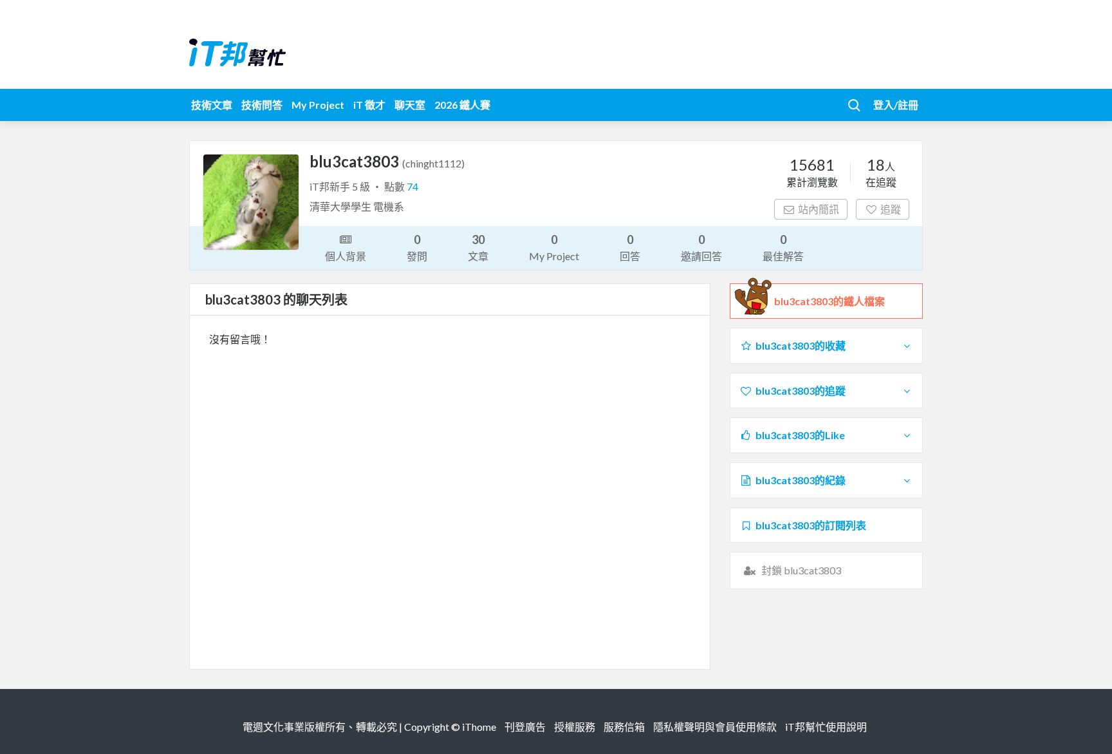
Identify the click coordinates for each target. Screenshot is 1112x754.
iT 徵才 (369, 105)
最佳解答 (783, 247)
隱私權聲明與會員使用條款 (715, 727)
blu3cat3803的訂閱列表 (810, 525)
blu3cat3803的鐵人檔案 (829, 301)
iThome (479, 727)
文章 (478, 247)
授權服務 (574, 727)
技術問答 (262, 105)
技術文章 (211, 105)
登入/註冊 (895, 105)
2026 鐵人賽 (462, 105)
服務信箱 (624, 727)
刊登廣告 (525, 727)
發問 (417, 247)
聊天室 (409, 105)
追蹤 (890, 209)
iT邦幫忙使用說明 (826, 727)
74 (412, 186)
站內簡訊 (818, 209)
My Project (318, 105)
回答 (630, 247)
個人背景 (345, 256)
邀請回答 (701, 247)
